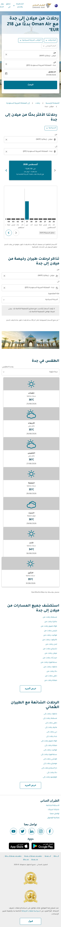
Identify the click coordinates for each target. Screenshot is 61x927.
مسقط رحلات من (50, 617)
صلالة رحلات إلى (51, 746)
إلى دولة (56, 856)
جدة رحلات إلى (51, 737)
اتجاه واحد (52, 40)
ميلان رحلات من (51, 653)
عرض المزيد (30, 688)
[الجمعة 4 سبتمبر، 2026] (9, 219)
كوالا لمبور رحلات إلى (49, 741)
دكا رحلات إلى (52, 773)
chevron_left (55, 170)
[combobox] (30, 139)
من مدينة (34, 859)
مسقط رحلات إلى (50, 718)
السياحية (52, 128)
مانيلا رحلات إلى (51, 728)
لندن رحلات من (51, 644)
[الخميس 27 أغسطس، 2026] (45, 219)
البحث (30, 85)
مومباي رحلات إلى (50, 764)
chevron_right (6, 170)
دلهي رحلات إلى (51, 723)
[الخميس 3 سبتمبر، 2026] (13, 219)
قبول (30, 921)
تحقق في (8, 5)
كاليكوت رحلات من (49, 640)
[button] (30, 40)
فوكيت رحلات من (50, 635)
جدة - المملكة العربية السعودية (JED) (41, 65)
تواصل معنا (54, 814)
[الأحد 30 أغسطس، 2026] (31, 219)
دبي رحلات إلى (52, 732)
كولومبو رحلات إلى (50, 777)
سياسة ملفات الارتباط (31, 911)
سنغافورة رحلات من (49, 662)
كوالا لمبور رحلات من (49, 626)
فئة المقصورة (53, 294)
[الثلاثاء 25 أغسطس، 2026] (54, 219)
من (54, 53)
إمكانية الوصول (53, 818)
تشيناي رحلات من (50, 649)
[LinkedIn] (31, 831)
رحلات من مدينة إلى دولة (13, 856)
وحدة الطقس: (7, 367)
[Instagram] (40, 831)
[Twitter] (22, 831)
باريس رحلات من (50, 631)
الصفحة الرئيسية (52, 103)
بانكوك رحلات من (50, 667)
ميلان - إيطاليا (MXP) (47, 56)
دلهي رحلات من (51, 676)
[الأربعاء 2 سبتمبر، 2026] (18, 219)
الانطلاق (52, 72)
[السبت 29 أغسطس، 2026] (36, 219)
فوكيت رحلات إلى (50, 750)
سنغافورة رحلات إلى (49, 755)
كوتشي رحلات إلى (50, 759)
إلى (56, 147)
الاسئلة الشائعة (52, 806)
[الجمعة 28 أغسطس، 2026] (40, 219)
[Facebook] (49, 831)
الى (54, 63)
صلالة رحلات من (50, 681)
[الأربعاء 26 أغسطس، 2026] (49, 219)
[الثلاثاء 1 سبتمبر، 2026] (22, 219)
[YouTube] (13, 831)
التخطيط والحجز (18, 5)
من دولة (26, 859)
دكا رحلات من (52, 671)
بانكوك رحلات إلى (50, 714)
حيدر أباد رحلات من (50, 658)
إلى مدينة (48, 856)
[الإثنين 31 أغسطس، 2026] (27, 210)
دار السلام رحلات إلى (49, 768)
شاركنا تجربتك (53, 810)
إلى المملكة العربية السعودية (18, 103)
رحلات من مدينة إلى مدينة (33, 856)
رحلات (37, 103)
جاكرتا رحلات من (50, 622)
